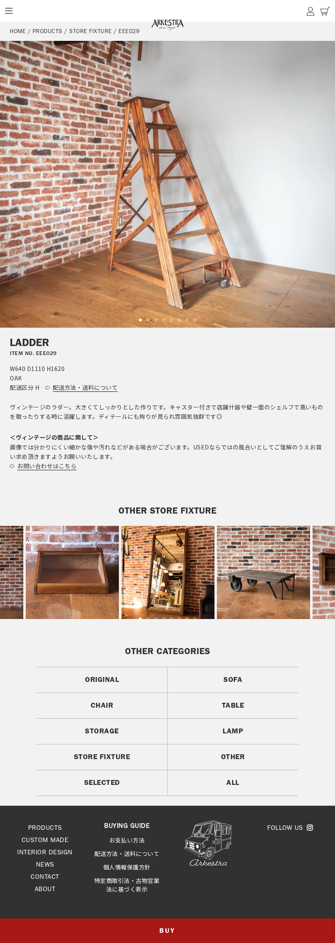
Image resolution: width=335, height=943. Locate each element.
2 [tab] (148, 618)
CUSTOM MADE (45, 840)
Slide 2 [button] (148, 320)
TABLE (233, 705)
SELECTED (102, 782)
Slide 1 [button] (140, 320)
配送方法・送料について (127, 853)
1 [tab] (140, 618)
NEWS (45, 864)
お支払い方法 (127, 840)
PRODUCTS (45, 827)
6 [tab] (179, 618)
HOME (18, 31)
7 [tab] (186, 618)
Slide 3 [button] (155, 320)
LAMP (233, 730)
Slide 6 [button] (179, 320)
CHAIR (102, 705)
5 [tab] (171, 618)
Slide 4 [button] (163, 320)
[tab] (140, 320)
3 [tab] (155, 618)
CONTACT (45, 876)
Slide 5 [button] (171, 320)
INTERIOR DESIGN (45, 852)
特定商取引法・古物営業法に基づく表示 (127, 884)
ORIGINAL (102, 679)
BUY (167, 930)
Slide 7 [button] (186, 320)
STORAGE (102, 730)
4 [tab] (163, 618)
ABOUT (45, 889)
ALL (232, 782)
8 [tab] (194, 618)
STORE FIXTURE (102, 756)
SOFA (232, 679)
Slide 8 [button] (194, 320)
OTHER (233, 756)
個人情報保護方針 (127, 867)
